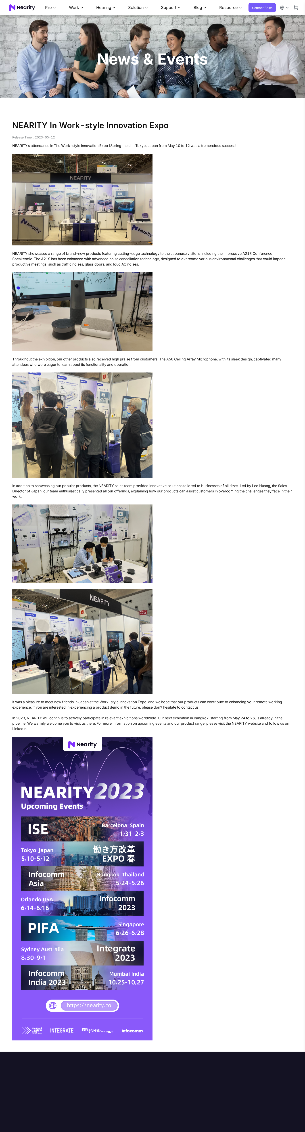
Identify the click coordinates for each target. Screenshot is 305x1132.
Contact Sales (262, 8)
